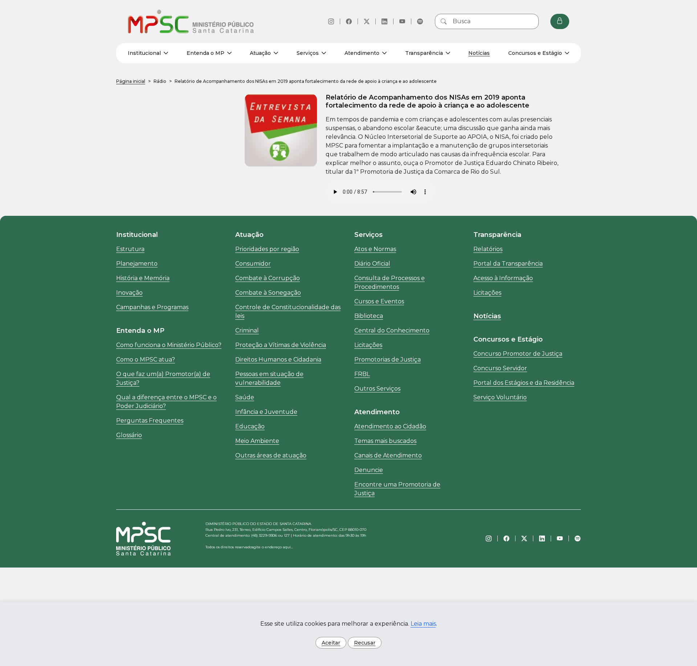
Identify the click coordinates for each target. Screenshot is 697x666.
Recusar (364, 642)
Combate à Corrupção (267, 278)
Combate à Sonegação (268, 292)
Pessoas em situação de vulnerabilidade (269, 378)
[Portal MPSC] (191, 21)
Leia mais (423, 623)
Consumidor (253, 263)
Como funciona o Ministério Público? (168, 345)
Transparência (424, 53)
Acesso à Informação (503, 278)
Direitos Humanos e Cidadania (278, 359)
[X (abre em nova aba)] (367, 21)
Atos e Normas (375, 249)
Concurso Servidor (500, 368)
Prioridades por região (267, 249)
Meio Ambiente (257, 440)
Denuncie (368, 470)
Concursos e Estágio (535, 53)
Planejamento (137, 263)
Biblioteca (368, 315)
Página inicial (130, 81)
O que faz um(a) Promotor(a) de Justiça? (163, 378)
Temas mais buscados (385, 440)
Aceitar (331, 642)
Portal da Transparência (508, 263)
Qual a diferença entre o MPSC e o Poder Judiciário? (166, 401)
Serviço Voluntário (500, 397)
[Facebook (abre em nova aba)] (349, 21)
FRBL (362, 374)
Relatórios (487, 249)
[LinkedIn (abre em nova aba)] (384, 21)
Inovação (129, 292)
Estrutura (130, 249)
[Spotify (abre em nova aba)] (420, 21)
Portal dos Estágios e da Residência (523, 382)
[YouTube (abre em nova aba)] (402, 21)
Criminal (247, 330)
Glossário (129, 435)
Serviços (308, 53)
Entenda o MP (205, 53)
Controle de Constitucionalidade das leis (288, 311)
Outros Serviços (377, 388)
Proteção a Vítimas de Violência (280, 345)
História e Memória (143, 278)
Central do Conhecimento (391, 330)
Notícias (479, 53)
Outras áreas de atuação (270, 455)
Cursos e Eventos (379, 301)
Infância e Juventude (266, 411)
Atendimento (362, 53)
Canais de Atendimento (388, 455)
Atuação (260, 53)
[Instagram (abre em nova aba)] (331, 21)
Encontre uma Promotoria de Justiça (397, 489)
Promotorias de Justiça (387, 359)
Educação (250, 426)
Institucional (144, 53)
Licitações (368, 345)
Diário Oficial (372, 263)
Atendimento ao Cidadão (390, 426)
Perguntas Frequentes (149, 420)
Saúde (244, 397)
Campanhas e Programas (152, 307)
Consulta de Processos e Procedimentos (389, 282)
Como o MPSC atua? (145, 359)
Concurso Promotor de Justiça (517, 353)
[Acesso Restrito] (559, 21)
